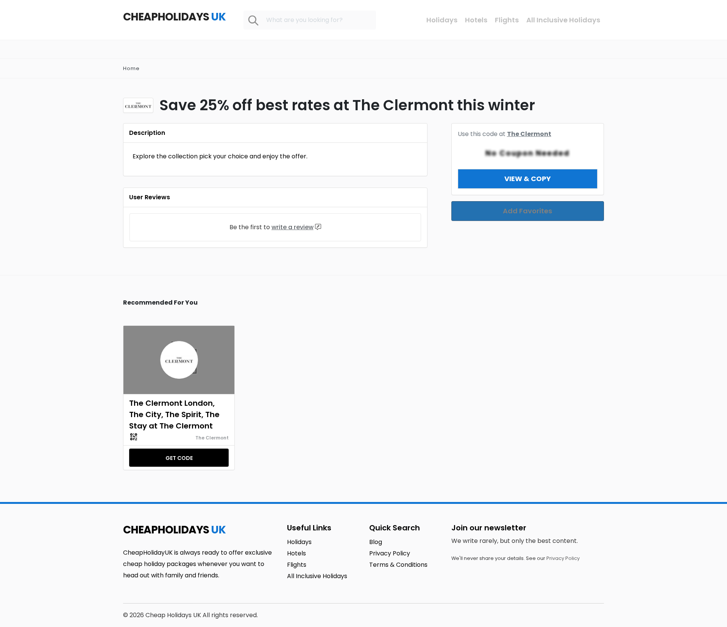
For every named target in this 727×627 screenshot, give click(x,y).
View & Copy (527, 178)
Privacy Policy (563, 558)
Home (131, 68)
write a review (292, 227)
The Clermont (529, 134)
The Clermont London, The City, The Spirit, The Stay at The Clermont (174, 414)
